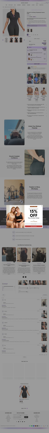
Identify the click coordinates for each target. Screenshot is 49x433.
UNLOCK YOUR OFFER (34, 226)
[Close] (42, 206)
